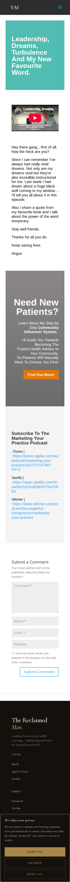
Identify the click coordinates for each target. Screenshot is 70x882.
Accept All (35, 851)
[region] (35, 848)
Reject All (35, 874)
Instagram (17, 800)
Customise (35, 863)
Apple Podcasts (20, 771)
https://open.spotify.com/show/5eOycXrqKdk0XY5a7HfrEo (35, 486)
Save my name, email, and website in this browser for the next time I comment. (34, 658)
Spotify (15, 764)
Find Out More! (41, 375)
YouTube (16, 779)
